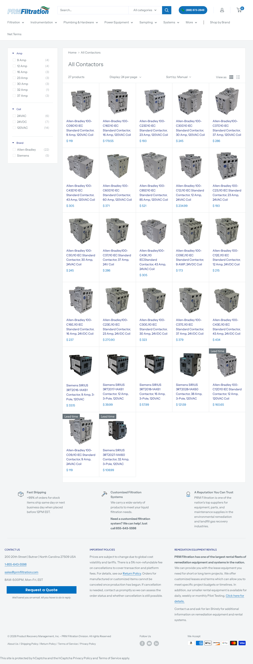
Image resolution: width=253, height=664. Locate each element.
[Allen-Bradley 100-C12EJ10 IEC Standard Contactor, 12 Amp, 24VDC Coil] (227, 230)
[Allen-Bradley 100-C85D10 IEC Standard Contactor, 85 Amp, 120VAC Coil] (154, 166)
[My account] (222, 10)
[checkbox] (32, 60)
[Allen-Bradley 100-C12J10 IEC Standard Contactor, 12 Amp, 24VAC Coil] (190, 166)
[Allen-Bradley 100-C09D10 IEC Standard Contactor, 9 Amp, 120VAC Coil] (80, 101)
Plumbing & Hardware (79, 22)
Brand (19, 143)
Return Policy (132, 573)
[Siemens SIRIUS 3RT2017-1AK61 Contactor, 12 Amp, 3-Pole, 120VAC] (117, 364)
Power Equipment (116, 22)
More (189, 22)
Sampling (146, 22)
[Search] (166, 10)
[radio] (231, 77)
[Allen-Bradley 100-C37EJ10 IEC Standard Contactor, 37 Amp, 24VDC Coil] (190, 300)
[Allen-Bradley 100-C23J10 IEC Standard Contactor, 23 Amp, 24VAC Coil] (227, 166)
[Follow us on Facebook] (142, 643)
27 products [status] (76, 77)
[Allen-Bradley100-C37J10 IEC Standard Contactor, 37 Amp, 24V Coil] (117, 230)
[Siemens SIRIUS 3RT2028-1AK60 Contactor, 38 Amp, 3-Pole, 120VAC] (190, 364)
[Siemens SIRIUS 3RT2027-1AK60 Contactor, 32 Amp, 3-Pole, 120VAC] (117, 430)
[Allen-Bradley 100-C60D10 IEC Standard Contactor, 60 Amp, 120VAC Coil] (117, 166)
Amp (19, 53)
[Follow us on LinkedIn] (156, 643)
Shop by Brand (220, 22)
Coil (18, 109)
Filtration (13, 22)
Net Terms (14, 34)
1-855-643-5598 (15, 564)
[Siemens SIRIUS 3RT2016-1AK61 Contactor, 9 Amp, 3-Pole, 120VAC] (80, 365)
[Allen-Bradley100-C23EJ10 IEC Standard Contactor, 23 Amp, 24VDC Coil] (117, 300)
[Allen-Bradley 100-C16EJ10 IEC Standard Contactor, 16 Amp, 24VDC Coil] (80, 300)
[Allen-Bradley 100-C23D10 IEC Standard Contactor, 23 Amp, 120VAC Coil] (154, 101)
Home (72, 52)
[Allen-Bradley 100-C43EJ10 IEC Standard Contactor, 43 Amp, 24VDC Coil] (227, 300)
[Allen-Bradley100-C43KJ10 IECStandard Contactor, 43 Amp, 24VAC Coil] (154, 230)
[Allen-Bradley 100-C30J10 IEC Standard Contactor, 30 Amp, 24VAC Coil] (80, 230)
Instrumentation (42, 22)
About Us (12, 643)
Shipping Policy (29, 643)
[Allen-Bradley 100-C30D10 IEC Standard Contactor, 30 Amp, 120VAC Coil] (190, 101)
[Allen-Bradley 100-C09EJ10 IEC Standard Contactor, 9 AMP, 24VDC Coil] (190, 230)
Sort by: (177, 77)
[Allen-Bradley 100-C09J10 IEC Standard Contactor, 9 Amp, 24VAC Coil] (80, 430)
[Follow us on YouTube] (149, 643)
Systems (169, 22)
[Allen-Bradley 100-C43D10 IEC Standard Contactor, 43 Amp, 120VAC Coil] (80, 166)
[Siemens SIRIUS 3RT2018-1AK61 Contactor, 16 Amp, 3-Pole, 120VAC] (154, 364)
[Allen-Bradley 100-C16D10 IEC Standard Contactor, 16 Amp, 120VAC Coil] (117, 101)
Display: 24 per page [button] (123, 77)
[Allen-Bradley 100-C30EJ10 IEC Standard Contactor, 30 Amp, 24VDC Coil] (154, 300)
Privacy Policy (88, 643)
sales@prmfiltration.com (21, 572)
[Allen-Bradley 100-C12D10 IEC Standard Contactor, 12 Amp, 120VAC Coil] (227, 364)
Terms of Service (68, 643)
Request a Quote (42, 589)
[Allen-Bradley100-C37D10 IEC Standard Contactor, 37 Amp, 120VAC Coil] (227, 101)
